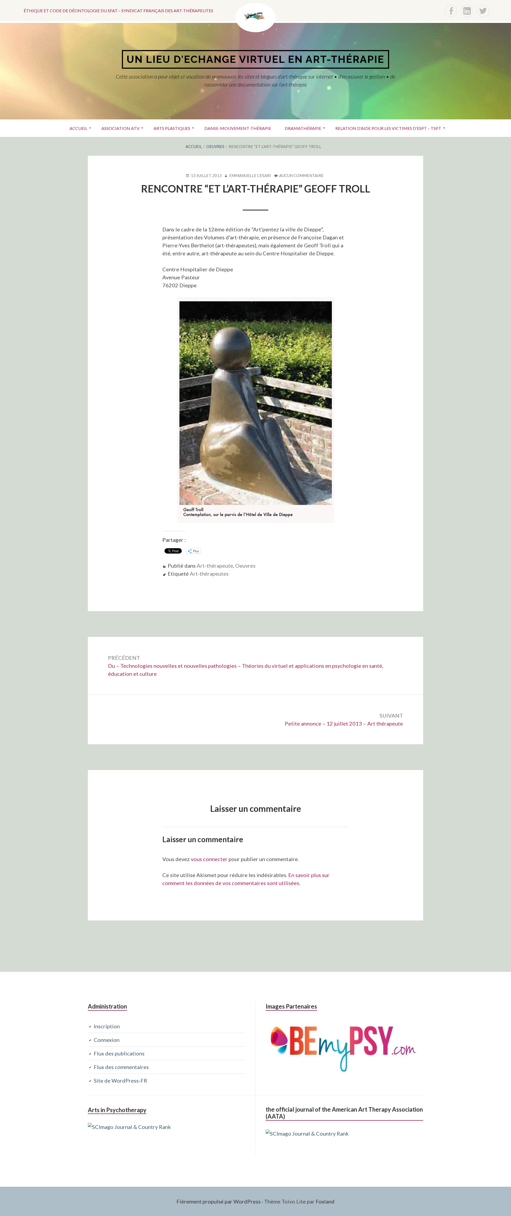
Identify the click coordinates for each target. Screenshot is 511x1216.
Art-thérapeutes (209, 573)
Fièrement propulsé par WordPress (218, 1201)
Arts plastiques (172, 128)
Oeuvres (245, 565)
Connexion (106, 1040)
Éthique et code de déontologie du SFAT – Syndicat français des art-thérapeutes (118, 10)
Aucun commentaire (301, 176)
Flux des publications (119, 1053)
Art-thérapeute (215, 565)
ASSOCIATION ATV (120, 128)
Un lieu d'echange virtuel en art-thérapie (255, 59)
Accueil (78, 128)
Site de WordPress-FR (120, 1080)
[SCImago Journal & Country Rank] (129, 1127)
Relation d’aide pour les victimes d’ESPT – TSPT (388, 128)
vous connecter (209, 859)
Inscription (107, 1026)
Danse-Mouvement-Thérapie (237, 128)
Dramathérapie (303, 128)
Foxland (325, 1201)
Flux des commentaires (121, 1067)
